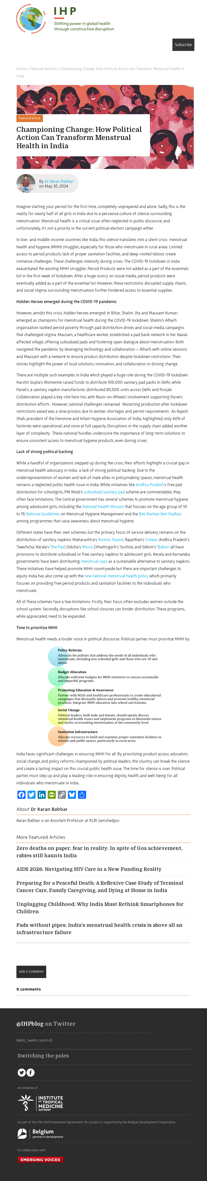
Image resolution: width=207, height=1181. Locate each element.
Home (21, 69)
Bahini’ (163, 546)
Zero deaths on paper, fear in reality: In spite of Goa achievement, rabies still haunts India (99, 852)
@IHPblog (30, 1024)
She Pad (58, 546)
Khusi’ (87, 546)
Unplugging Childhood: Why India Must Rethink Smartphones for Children (100, 908)
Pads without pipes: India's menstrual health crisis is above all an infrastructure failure (99, 929)
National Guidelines (43, 513)
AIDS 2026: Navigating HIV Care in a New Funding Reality (89, 869)
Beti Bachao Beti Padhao (160, 513)
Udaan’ (152, 539)
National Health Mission (103, 506)
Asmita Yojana (110, 539)
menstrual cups (94, 561)
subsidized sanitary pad (104, 491)
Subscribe (183, 44)
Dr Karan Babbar (59, 181)
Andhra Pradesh (150, 484)
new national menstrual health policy (116, 575)
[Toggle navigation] (24, 46)
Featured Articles (43, 69)
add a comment (31, 971)
